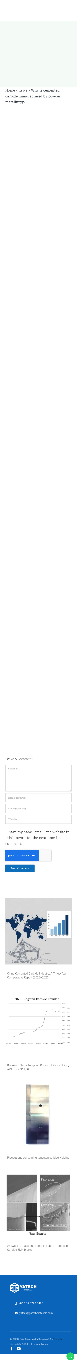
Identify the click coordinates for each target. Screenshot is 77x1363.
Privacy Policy (39, 1344)
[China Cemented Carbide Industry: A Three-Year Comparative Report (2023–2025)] (38, 931)
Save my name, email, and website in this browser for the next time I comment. (37, 838)
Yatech (57, 1339)
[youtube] (19, 1348)
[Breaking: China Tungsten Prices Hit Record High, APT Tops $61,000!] (38, 1023)
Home (10, 90)
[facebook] (11, 1348)
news (23, 90)
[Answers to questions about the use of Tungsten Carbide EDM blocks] (38, 1203)
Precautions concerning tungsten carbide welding (38, 1157)
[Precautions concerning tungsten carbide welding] (38, 1115)
